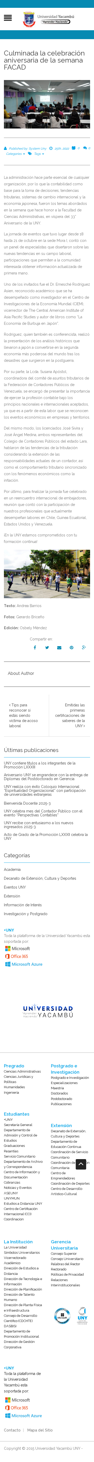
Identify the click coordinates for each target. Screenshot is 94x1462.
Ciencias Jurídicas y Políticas (18, 1079)
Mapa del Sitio (40, 1430)
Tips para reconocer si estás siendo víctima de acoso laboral (23, 715)
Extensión (12, 896)
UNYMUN (12, 1198)
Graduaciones (14, 1146)
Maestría (57, 1088)
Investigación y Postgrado (26, 914)
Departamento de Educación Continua (66, 1144)
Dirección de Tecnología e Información (23, 1281)
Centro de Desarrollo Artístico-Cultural (66, 1191)
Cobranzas (12, 1182)
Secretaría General (18, 1125)
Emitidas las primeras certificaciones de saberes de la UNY (70, 715)
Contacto (12, 1430)
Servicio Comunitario (19, 1156)
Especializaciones (64, 1083)
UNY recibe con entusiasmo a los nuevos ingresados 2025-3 (38, 825)
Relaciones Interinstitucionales (65, 1282)
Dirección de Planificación (23, 1289)
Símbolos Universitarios (22, 1253)
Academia (12, 870)
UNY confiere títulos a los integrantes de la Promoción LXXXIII (39, 765)
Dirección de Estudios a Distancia (21, 1270)
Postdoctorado (61, 1099)
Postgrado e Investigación (70, 1078)
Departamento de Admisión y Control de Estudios (20, 1135)
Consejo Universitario (67, 1259)
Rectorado (58, 1269)
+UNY (8, 1120)
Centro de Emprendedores (63, 1175)
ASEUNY (11, 1193)
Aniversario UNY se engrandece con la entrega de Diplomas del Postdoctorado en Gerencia (46, 777)
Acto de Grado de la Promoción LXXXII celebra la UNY (46, 837)
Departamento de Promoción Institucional (21, 1333)
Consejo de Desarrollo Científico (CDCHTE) (20, 1318)
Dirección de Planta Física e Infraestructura (23, 1307)
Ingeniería (11, 1092)
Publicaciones (61, 1104)
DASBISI (10, 1326)
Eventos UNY (15, 887)
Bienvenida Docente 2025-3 (27, 803)
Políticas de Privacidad (67, 1274)
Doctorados (59, 1093)
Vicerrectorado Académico (15, 1260)
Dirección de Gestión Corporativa (19, 1344)
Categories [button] (14, 154)
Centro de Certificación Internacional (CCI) (21, 1211)
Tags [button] (38, 154)
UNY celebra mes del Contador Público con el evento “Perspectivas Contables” (43, 813)
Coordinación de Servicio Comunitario (69, 1154)
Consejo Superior (64, 1254)
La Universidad (15, 1247)
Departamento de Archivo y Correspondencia (23, 1164)
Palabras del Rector (65, 1264)
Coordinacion (14, 1219)
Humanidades (14, 1087)
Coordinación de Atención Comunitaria (70, 1165)
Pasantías (11, 1151)
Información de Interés (23, 905)
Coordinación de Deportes (70, 1183)
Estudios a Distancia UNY (23, 1204)
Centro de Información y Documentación (22, 1174)
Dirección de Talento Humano (19, 1297)
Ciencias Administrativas (22, 1071)
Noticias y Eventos (18, 1188)
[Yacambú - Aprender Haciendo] (50, 19)
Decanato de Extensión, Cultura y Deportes (40, 878)
